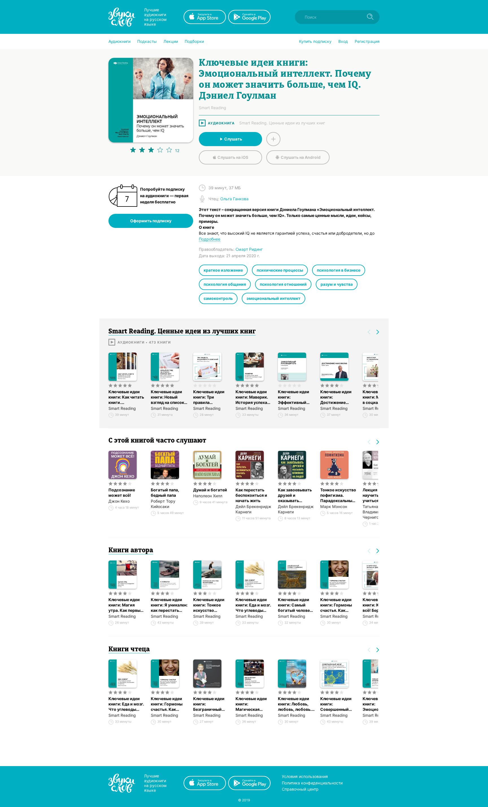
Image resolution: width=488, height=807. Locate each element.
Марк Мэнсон (333, 506)
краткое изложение (223, 270)
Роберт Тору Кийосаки (163, 504)
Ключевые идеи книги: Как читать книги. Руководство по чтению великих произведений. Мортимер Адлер (126, 397)
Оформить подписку (150, 220)
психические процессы (280, 270)
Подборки (194, 41)
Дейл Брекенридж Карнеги (253, 509)
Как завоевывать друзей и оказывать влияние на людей (295, 495)
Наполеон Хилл (207, 495)
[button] (119, 41)
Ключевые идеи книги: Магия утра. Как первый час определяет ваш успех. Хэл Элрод (125, 605)
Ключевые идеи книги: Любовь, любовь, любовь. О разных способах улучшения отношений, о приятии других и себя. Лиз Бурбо (295, 704)
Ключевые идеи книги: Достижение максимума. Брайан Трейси (336, 397)
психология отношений (283, 284)
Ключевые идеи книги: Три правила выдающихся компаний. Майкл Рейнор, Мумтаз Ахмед (210, 397)
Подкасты (147, 41)
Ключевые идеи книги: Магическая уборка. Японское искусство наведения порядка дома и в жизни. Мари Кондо (253, 704)
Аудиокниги (119, 41)
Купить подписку (315, 41)
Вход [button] (343, 41)
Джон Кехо (119, 501)
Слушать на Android (301, 157)
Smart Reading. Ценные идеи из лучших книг (282, 123)
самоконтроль (218, 298)
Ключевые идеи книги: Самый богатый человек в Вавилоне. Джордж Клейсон (295, 605)
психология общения (225, 284)
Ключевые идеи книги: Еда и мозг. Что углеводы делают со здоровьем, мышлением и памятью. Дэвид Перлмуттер (253, 605)
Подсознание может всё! (121, 492)
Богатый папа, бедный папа (165, 492)
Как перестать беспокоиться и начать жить (251, 495)
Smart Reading (122, 408)
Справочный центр (300, 789)
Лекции (171, 41)
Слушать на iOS (232, 157)
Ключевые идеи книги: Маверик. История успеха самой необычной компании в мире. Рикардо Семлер (253, 397)
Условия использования (305, 776)
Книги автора (130, 550)
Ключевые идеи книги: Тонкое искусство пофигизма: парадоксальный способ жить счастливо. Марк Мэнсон (210, 605)
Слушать (233, 139)
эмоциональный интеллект (273, 298)
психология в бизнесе (338, 270)
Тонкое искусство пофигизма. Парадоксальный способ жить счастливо (338, 495)
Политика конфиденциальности (312, 782)
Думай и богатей (210, 489)
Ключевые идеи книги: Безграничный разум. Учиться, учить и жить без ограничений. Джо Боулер (210, 704)
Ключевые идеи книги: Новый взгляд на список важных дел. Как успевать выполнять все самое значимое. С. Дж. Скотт (167, 397)
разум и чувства (337, 284)
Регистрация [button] (367, 41)
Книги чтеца (129, 649)
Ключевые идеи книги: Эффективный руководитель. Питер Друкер (293, 397)
